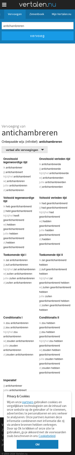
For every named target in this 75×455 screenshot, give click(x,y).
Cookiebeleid (47, 436)
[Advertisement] (37, 83)
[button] (4, 4)
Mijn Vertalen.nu (61, 14)
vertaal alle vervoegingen (22, 150)
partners (28, 402)
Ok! (37, 444)
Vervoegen (15, 14)
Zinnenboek (36, 14)
